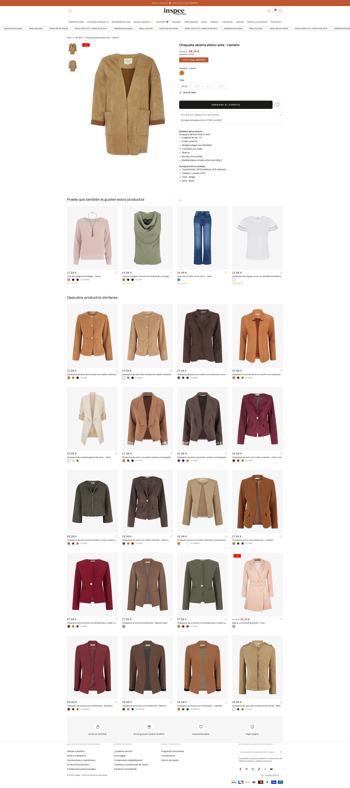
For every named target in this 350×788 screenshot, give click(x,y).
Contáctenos (168, 756)
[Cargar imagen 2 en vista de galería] (72, 66)
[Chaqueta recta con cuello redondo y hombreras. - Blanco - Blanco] (183, 543)
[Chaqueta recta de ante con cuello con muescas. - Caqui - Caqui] (242, 377)
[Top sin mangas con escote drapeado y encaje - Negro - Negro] (132, 279)
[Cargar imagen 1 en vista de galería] (72, 49)
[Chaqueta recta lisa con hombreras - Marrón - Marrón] (73, 709)
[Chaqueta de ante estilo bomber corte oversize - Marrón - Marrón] (73, 543)
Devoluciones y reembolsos (81, 760)
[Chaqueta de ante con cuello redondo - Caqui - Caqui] (242, 460)
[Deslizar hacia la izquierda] (84, 107)
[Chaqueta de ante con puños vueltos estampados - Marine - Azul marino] (132, 460)
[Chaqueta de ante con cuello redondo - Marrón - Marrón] (238, 460)
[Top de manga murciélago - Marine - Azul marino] (73, 279)
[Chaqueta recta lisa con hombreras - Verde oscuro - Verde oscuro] (132, 709)
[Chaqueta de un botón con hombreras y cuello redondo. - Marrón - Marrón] (77, 626)
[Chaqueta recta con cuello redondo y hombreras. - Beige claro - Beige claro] (187, 543)
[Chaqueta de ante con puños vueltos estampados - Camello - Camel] (187, 460)
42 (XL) (222, 87)
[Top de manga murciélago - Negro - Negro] (77, 279)
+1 (138, 280)
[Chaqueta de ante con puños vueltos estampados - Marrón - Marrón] (128, 460)
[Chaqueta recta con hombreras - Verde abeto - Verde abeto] (238, 543)
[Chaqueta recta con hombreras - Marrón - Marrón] (242, 543)
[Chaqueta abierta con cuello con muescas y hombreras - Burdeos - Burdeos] (187, 377)
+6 (84, 280)
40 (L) (209, 87)
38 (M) (197, 87)
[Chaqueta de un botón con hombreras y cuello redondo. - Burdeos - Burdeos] (183, 626)
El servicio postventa (78, 764)
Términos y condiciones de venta (131, 764)
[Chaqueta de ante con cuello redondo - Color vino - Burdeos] (132, 543)
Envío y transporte (76, 756)
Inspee (77, 775)
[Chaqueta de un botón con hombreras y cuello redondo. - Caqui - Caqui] (73, 626)
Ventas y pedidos (76, 751)
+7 (194, 543)
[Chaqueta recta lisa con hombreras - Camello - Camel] (77, 709)
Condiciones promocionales (81, 769)
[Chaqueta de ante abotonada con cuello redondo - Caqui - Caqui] (73, 377)
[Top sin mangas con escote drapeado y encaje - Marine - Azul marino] (128, 279)
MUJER (79, 38)
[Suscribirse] (281, 752)
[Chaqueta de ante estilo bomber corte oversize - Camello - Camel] (77, 543)
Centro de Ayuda (170, 760)
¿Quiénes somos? (123, 751)
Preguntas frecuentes (172, 751)
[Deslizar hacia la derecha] (171, 107)
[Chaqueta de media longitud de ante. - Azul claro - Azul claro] (73, 460)
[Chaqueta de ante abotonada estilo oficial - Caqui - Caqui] (242, 709)
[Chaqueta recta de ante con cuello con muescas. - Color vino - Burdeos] (238, 377)
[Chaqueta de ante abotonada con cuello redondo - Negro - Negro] (77, 377)
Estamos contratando (125, 769)
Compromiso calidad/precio (128, 760)
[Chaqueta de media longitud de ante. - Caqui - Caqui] (77, 460)
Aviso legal (119, 756)
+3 (85, 709)
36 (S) (185, 87)
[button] (70, 11)
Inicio (69, 38)
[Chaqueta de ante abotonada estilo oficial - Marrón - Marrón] (238, 709)
